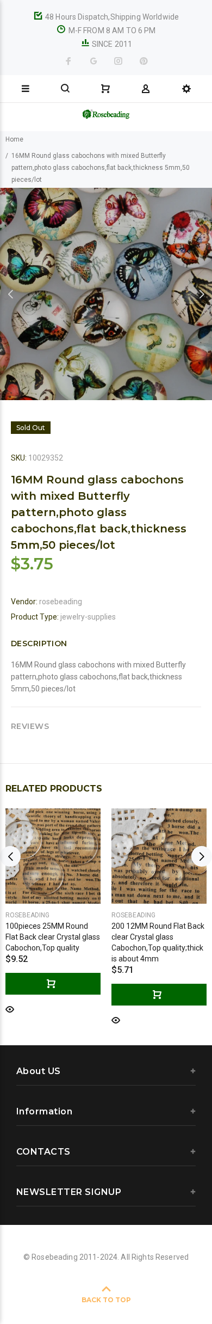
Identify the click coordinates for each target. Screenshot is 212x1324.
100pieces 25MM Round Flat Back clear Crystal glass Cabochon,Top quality (52, 937)
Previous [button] (10, 294)
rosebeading (60, 601)
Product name (91, 1280)
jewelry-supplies (88, 616)
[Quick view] (9, 1008)
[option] (106, 294)
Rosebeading (27, 915)
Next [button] (201, 294)
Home (14, 139)
